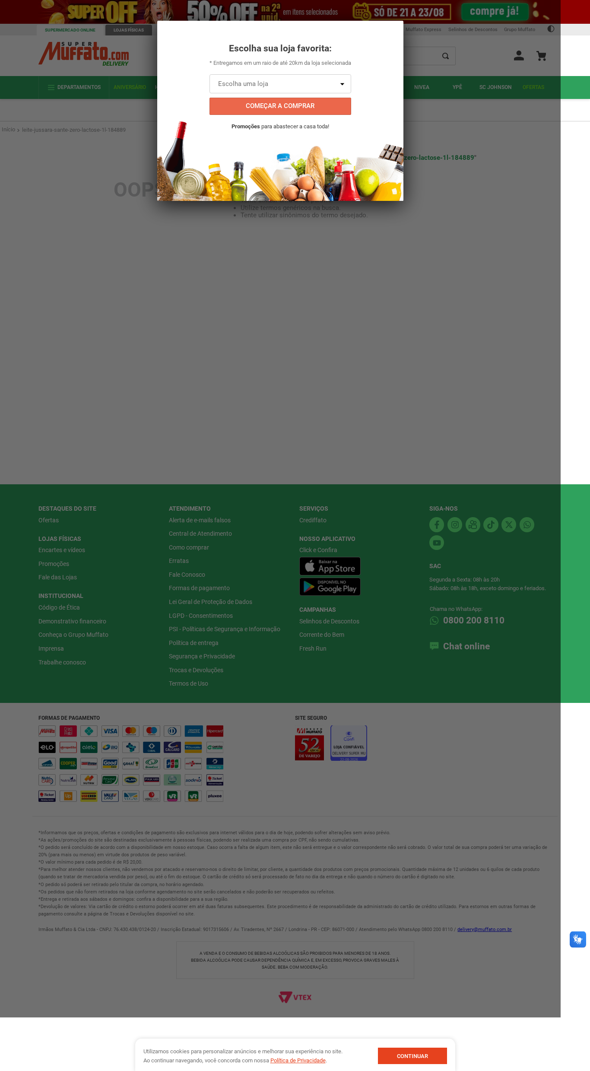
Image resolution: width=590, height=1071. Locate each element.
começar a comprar (280, 106)
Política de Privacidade (298, 1060)
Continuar (412, 1056)
